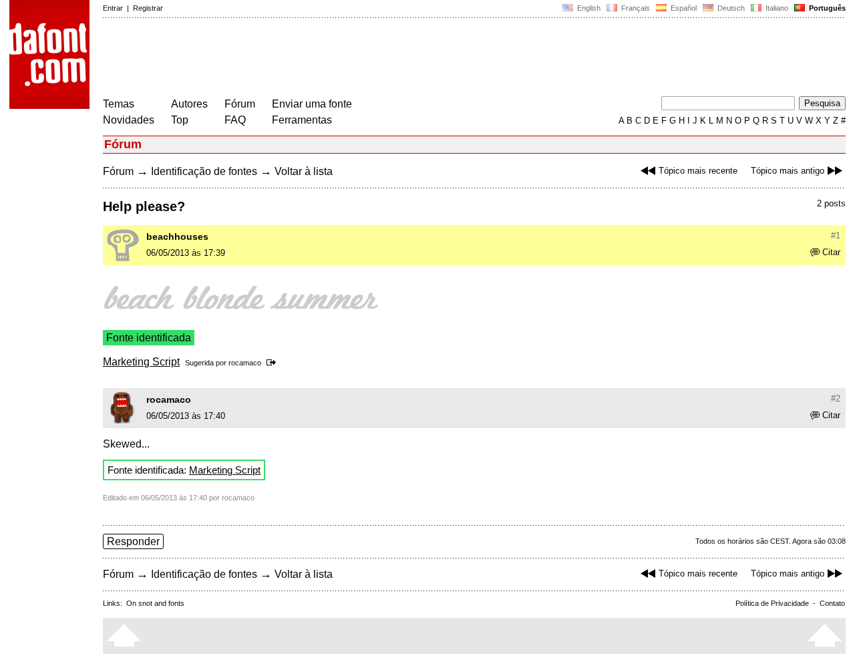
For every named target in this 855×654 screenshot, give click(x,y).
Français (634, 8)
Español (683, 8)
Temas (118, 104)
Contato (832, 603)
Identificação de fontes (204, 171)
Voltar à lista (304, 171)
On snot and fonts (155, 603)
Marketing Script (141, 361)
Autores (189, 104)
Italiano (775, 8)
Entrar (113, 8)
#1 (835, 235)
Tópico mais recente (698, 171)
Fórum (239, 104)
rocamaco (244, 363)
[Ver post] (273, 363)
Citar (831, 252)
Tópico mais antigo (787, 171)
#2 (835, 398)
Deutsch (730, 8)
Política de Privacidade (772, 603)
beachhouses (177, 236)
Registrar (148, 8)
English (588, 8)
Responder (133, 541)
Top (179, 120)
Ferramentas (302, 120)
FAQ (235, 120)
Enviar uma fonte (312, 104)
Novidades (128, 120)
